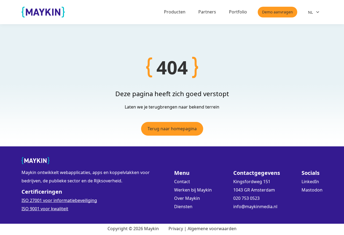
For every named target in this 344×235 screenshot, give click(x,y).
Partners (207, 12)
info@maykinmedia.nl (255, 206)
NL (310, 12)
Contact (182, 182)
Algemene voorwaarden (212, 229)
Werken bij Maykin (193, 190)
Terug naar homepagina (172, 129)
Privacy (176, 229)
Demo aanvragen (277, 12)
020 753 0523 (246, 198)
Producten (174, 12)
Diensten (183, 206)
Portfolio (238, 12)
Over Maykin (187, 198)
